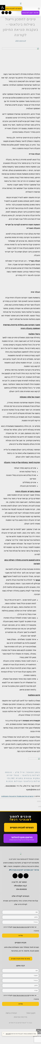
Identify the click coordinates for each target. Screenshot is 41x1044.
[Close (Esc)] (40, 1036)
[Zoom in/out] (34, 1036)
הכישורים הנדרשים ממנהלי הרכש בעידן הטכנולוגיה (17, 796)
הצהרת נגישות (11, 1013)
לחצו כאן (8, 1034)
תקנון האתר (30, 1013)
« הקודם (39, 801)
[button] (39, 8)
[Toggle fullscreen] (36, 1036)
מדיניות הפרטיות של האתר (21, 927)
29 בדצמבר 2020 (20, 41)
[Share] (38, 1036)
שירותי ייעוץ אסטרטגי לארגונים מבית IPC (24, 870)
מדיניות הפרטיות (20, 1017)
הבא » (39, 806)
